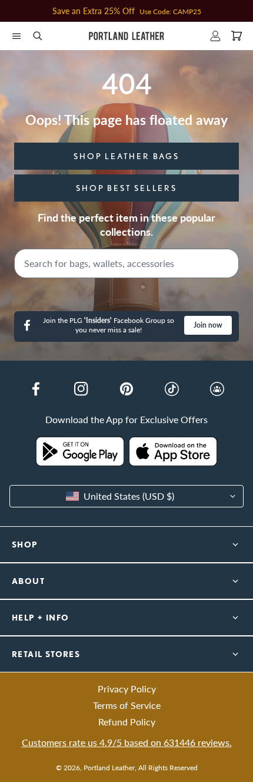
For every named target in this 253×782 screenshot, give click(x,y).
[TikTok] (172, 389)
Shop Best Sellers (126, 188)
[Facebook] (36, 389)
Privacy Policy (127, 688)
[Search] (227, 263)
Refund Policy (126, 721)
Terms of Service (127, 705)
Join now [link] (208, 325)
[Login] (215, 36)
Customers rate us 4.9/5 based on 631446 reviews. (127, 742)
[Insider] (217, 389)
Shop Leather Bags (126, 156)
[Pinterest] (126, 389)
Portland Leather (109, 767)
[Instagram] (81, 389)
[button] (16, 36)
